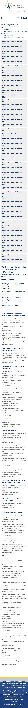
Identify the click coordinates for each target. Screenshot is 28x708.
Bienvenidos (5, 11)
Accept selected (9, 699)
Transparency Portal (12, 24)
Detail (21, 704)
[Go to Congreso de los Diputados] (14, 4)
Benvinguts (19, 11)
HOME (3, 24)
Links (18, 13)
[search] (11, 18)
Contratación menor (9, 35)
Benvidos (13, 13)
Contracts (6, 29)
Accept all (17, 699)
